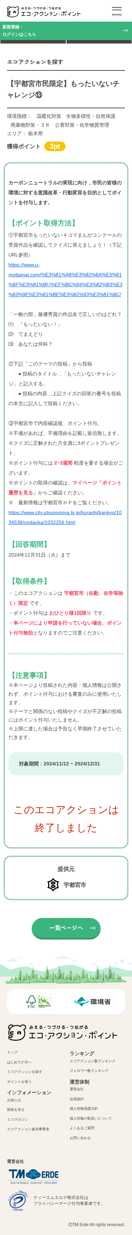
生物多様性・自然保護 (90, 116)
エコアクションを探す (24, 1072)
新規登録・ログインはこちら (19, 30)
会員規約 (77, 1099)
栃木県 (35, 133)
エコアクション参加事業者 (28, 1129)
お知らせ (14, 1100)
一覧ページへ (66, 927)
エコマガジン (17, 1119)
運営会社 (77, 1089)
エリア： (25, 133)
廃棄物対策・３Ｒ (30, 125)
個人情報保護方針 (84, 1108)
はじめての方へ (19, 1062)
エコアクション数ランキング (92, 1061)
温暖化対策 (49, 116)
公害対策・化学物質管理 (82, 125)
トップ (12, 1052)
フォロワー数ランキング (89, 1071)
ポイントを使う (19, 1082)
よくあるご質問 (82, 1128)
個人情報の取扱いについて (91, 1118)
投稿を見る (16, 1110)
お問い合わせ (80, 1138)
